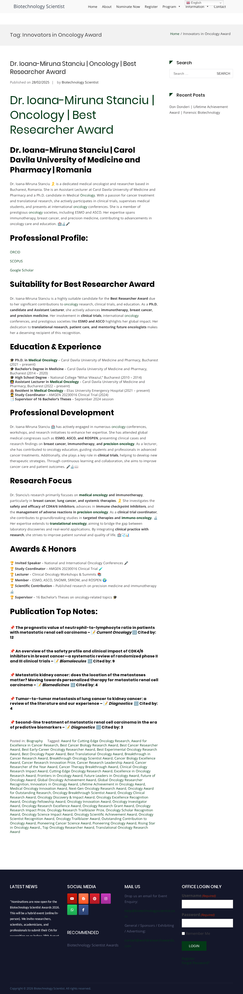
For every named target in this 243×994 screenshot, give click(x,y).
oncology (79, 206)
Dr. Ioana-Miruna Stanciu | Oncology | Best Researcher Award (73, 67)
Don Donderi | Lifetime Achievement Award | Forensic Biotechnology (198, 109)
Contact (220, 6)
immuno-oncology (137, 517)
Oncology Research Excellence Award (51, 805)
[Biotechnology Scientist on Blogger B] (84, 898)
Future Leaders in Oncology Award (111, 775)
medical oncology (93, 495)
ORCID (15, 252)
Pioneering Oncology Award (114, 823)
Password (198, 914)
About (107, 6)
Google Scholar (22, 270)
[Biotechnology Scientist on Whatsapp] (72, 910)
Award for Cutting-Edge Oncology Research (95, 741)
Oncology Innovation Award (89, 801)
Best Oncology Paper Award (44, 754)
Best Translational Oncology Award (95, 754)
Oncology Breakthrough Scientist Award (84, 792)
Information (195, 6)
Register (151, 6)
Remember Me (198, 933)
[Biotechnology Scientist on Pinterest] (95, 898)
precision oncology (118, 443)
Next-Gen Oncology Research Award (97, 788)
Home (92, 6)
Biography (35, 741)
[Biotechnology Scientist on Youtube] (72, 898)
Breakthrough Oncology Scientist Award (81, 758)
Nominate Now (128, 6)
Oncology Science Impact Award (47, 814)
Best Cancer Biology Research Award (89, 745)
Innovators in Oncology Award (54, 784)
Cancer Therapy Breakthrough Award (88, 766)
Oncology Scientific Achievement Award (105, 814)
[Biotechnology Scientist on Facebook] (84, 910)
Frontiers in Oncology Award (60, 775)
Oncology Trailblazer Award (78, 818)
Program (169, 6)
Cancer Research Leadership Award (105, 762)
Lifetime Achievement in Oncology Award (112, 784)
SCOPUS (16, 261)
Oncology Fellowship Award (43, 801)
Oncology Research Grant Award (108, 805)
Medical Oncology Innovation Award (38, 788)
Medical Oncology (42, 360)
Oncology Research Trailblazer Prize (75, 810)
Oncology (87, 195)
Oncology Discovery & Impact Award (66, 797)
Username (199, 895)
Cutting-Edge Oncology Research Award (80, 771)
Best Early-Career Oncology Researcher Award (58, 749)
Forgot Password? (195, 962)
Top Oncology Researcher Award (68, 827)
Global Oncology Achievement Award (66, 780)
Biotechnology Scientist (39, 6)
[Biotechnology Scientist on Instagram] (106, 898)
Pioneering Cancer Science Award (64, 823)
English (195, 3)
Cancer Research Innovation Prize (48, 762)
